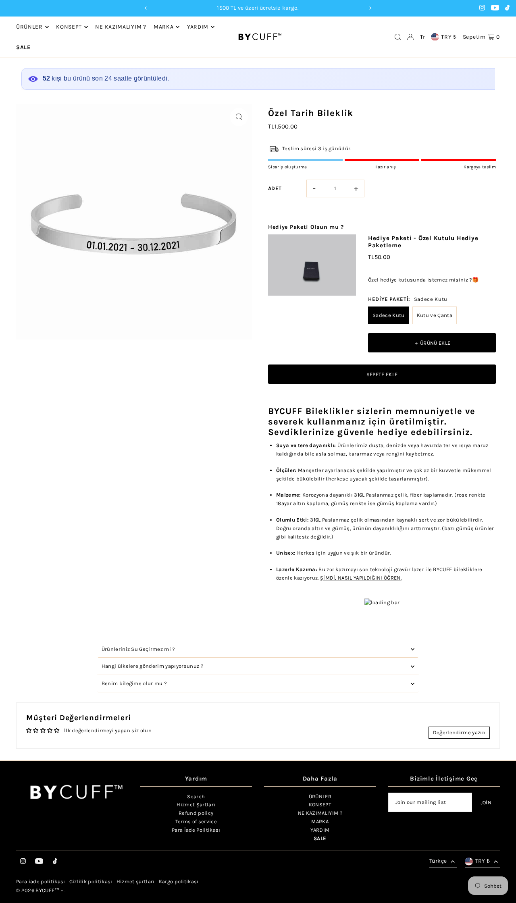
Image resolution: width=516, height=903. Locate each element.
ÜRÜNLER (320, 796)
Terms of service (196, 821)
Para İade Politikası (196, 830)
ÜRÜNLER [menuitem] (29, 26)
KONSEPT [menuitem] (69, 26)
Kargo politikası (179, 881)
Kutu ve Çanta (434, 315)
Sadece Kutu (388, 315)
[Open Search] (398, 37)
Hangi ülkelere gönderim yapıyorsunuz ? (152, 666)
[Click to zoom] (239, 117)
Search (196, 796)
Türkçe (438, 860)
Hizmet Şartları (196, 805)
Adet (274, 188)
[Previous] (146, 8)
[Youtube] (495, 8)
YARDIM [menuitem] (197, 26)
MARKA (164, 26)
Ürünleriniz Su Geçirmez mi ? (138, 649)
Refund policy (196, 813)
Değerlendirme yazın (459, 732)
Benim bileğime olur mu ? (134, 683)
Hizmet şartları (136, 881)
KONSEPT (320, 805)
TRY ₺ (449, 36)
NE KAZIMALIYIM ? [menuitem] (120, 26)
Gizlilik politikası (90, 881)
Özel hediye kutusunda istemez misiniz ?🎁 (423, 280)
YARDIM (319, 830)
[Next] (370, 8)
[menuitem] (23, 47)
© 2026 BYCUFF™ (38, 890)
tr (422, 36)
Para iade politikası (40, 881)
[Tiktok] (507, 8)
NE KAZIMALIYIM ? (320, 813)
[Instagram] (482, 8)
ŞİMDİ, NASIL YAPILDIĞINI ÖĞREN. (361, 578)
